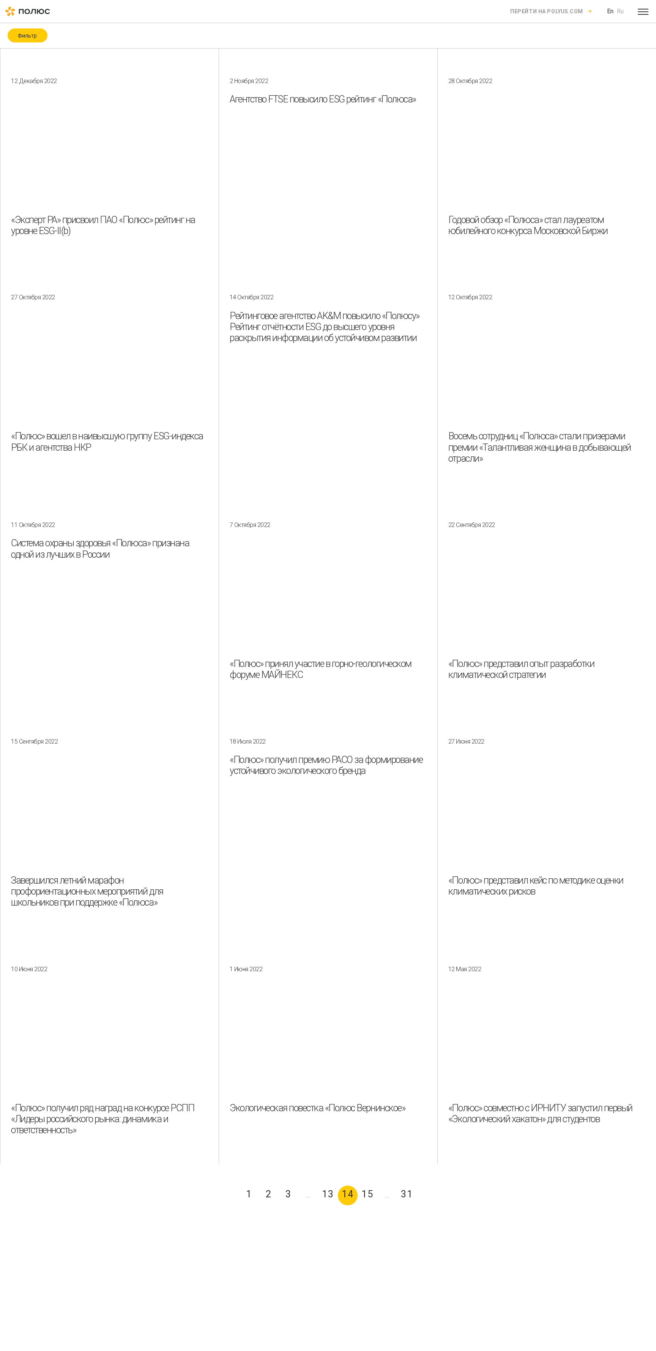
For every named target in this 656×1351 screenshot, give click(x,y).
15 (367, 1194)
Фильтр (27, 36)
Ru (620, 11)
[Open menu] (643, 11)
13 (328, 1194)
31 (407, 1194)
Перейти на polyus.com (546, 11)
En (610, 11)
